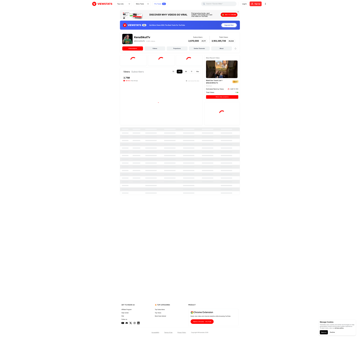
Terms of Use (168, 332)
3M (186, 72)
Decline (332, 332)
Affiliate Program (126, 309)
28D (179, 72)
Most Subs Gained (160, 316)
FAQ (122, 316)
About (221, 48)
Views (126, 73)
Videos (155, 48)
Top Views (158, 313)
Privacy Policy (181, 332)
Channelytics (132, 48)
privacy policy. (339, 328)
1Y (191, 72)
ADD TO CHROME (230, 14)
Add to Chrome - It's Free (202, 322)
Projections (177, 48)
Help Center (125, 313)
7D (173, 72)
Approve (324, 332)
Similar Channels (199, 48)
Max (197, 72)
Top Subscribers (160, 309)
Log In (244, 4)
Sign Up (257, 4)
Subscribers (137, 73)
